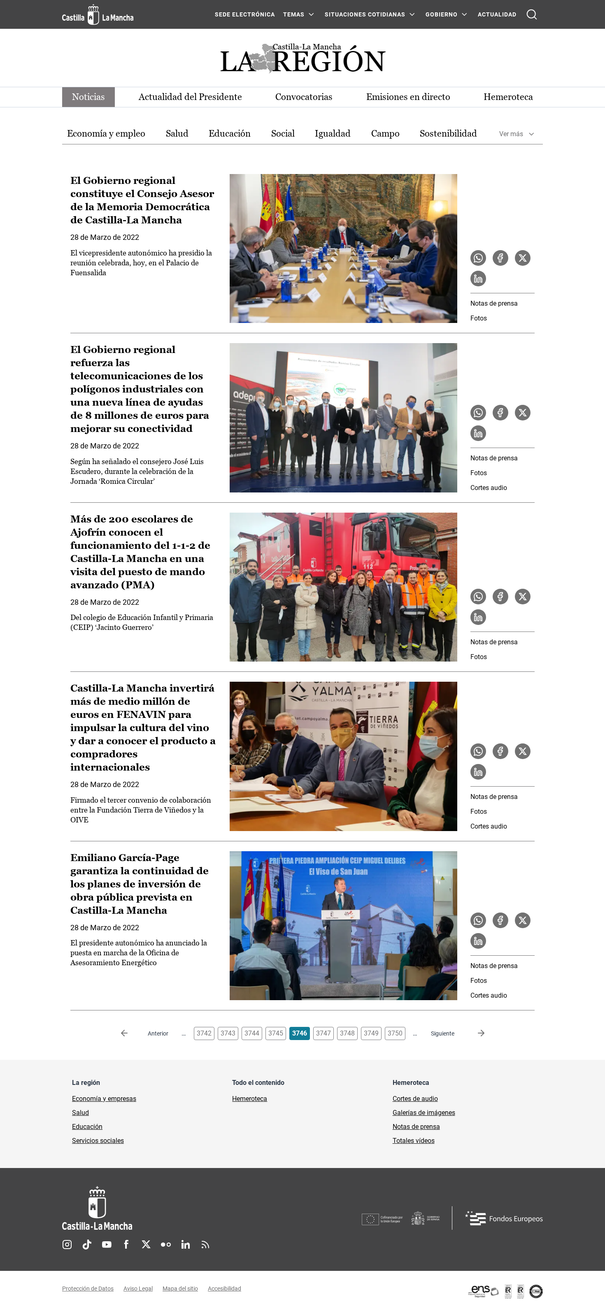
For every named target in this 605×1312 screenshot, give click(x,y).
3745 (275, 1033)
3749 (371, 1033)
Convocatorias (304, 97)
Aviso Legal (138, 1288)
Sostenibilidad (448, 133)
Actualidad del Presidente (190, 97)
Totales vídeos (414, 1141)
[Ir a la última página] (474, 1033)
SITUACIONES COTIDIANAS (365, 14)
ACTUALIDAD (497, 14)
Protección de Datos (88, 1288)
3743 (228, 1033)
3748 (347, 1033)
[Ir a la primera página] (130, 1033)
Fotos (478, 318)
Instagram (67, 1244)
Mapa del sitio (180, 1288)
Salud (177, 133)
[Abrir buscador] (532, 14)
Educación (230, 133)
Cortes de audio (415, 1099)
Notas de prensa (494, 303)
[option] (106, 134)
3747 (323, 1033)
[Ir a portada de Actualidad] (302, 61)
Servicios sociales (98, 1141)
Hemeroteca (508, 97)
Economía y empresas (104, 1099)
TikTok (87, 1244)
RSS (205, 1244)
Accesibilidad (224, 1288)
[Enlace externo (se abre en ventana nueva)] (505, 1291)
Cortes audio (488, 488)
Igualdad (333, 133)
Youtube (106, 1244)
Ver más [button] (511, 134)
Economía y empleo (106, 133)
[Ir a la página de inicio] (97, 14)
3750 (395, 1033)
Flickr (166, 1244)
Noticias (88, 97)
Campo (385, 133)
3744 (251, 1033)
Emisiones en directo (408, 97)
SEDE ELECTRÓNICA (245, 14)
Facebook (126, 1244)
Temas (294, 14)
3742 (204, 1033)
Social (283, 133)
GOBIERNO (442, 14)
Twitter (146, 1244)
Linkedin (185, 1244)
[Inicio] (173, 1208)
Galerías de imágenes (424, 1113)
